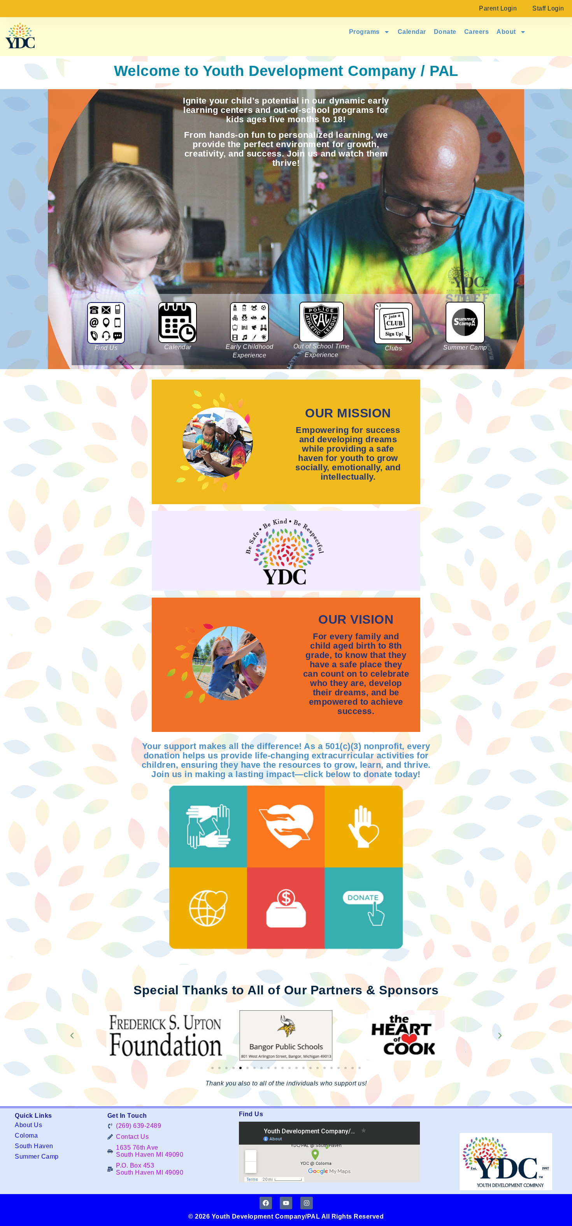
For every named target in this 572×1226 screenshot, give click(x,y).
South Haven (34, 1146)
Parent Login (498, 8)
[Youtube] (286, 1203)
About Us (28, 1125)
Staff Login (548, 8)
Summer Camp (37, 1156)
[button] (72, 1036)
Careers (476, 31)
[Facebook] (266, 1203)
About (506, 31)
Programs (364, 31)
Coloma (26, 1135)
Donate (445, 31)
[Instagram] (306, 1203)
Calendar (412, 31)
